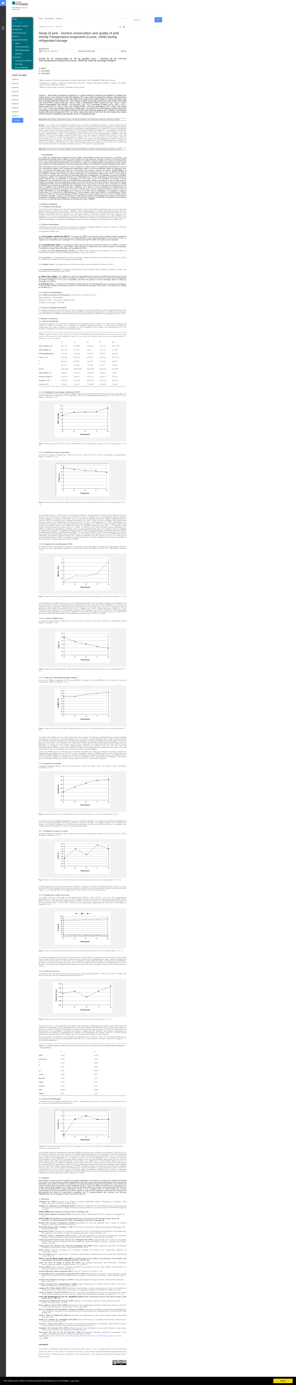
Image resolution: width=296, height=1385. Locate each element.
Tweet (41, 1338)
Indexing (18, 54)
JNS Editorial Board (22, 50)
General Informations (20, 40)
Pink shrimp (59, 1336)
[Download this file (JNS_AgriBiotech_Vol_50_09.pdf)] (40, 51)
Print (124, 27)
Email (120, 27)
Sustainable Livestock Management (20, 27)
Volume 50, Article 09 (49, 51)
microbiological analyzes (105, 1336)
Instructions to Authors (23, 61)
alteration (118, 1336)
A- (125, 19)
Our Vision (19, 64)
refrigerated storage (72, 1336)
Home (41, 18)
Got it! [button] (283, 1381)
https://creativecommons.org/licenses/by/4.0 (108, 1351)
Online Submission (22, 47)
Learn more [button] (74, 1381)
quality (52, 1336)
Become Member (21, 67)
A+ (120, 19)
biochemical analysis (88, 1336)
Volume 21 (59, 18)
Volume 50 (50, 26)
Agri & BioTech (49, 18)
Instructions (16, 57)
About (17, 43)
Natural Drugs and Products (19, 34)
